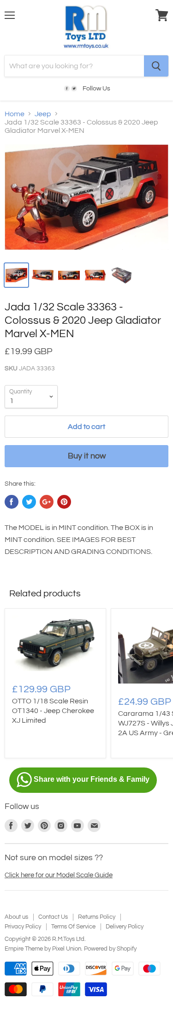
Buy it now (87, 456)
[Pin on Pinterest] (64, 502)
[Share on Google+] (47, 502)
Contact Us (53, 917)
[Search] (156, 66)
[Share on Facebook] (11, 502)
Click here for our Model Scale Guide (59, 875)
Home (14, 114)
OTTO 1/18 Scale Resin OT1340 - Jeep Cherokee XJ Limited (53, 710)
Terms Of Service (73, 926)
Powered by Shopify (110, 949)
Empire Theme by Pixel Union (43, 949)
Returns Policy (96, 917)
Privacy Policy (23, 926)
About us (16, 917)
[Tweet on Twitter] (29, 502)
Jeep (43, 114)
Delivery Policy (124, 926)
